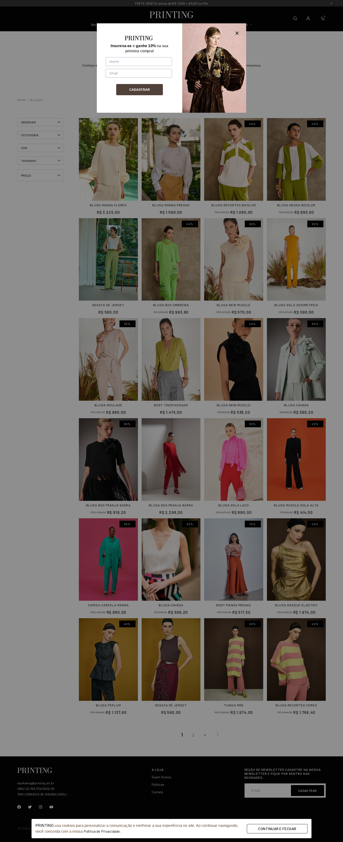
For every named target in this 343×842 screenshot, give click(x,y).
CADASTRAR (139, 89)
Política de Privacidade (102, 831)
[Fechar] (237, 32)
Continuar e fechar (277, 828)
